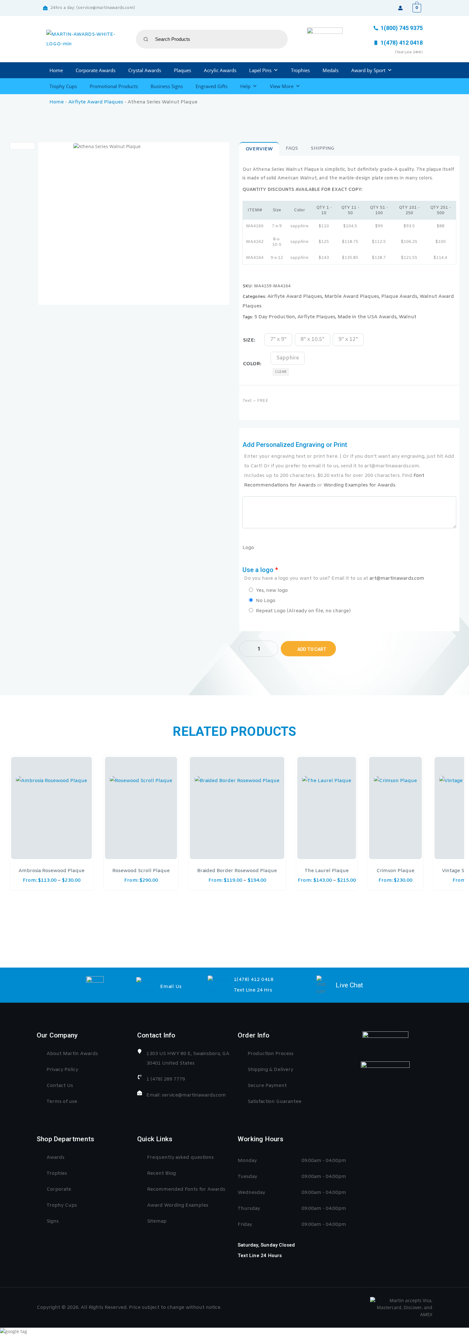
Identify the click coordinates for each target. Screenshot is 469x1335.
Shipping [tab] (322, 148)
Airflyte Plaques (316, 317)
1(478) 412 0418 (254, 980)
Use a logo (333, 574)
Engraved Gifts (211, 86)
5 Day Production (274, 317)
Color (251, 364)
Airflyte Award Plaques (95, 102)
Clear (281, 372)
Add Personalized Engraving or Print (348, 464)
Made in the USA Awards (367, 317)
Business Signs (167, 86)
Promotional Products (114, 86)
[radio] (278, 339)
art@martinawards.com (396, 578)
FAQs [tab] (292, 148)
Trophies (300, 70)
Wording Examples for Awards (359, 485)
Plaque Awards (399, 296)
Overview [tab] (259, 149)
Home (56, 70)
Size (248, 340)
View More (282, 86)
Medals (331, 70)
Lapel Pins (260, 70)
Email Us (171, 987)
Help (245, 86)
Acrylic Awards (220, 70)
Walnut (407, 317)
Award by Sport (368, 70)
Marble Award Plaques (351, 296)
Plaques (182, 70)
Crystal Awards (144, 70)
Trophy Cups (63, 86)
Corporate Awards (95, 70)
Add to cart (311, 649)
